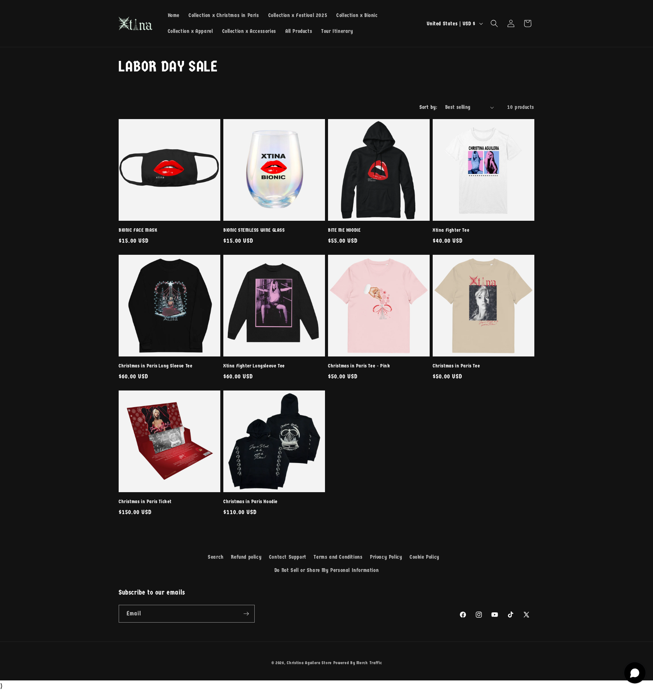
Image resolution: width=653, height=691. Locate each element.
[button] (494, 23)
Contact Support (287, 557)
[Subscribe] (246, 614)
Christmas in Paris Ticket (145, 501)
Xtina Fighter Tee (451, 230)
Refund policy (246, 557)
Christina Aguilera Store (309, 662)
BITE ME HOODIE (344, 230)
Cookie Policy (424, 557)
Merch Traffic (369, 662)
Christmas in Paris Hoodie (250, 501)
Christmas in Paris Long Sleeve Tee (155, 366)
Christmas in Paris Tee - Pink (359, 366)
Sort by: (428, 107)
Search (216, 557)
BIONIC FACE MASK (138, 230)
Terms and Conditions (338, 557)
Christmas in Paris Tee (456, 366)
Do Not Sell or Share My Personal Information (326, 570)
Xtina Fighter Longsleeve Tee (254, 366)
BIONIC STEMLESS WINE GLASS (254, 230)
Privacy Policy (386, 557)
